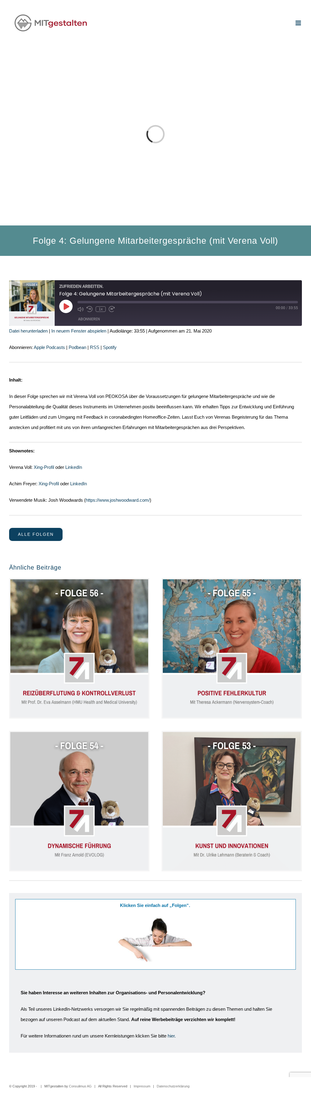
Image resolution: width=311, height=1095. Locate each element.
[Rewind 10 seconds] (90, 309)
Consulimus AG (80, 1086)
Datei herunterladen (28, 330)
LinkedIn (73, 467)
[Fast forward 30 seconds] (112, 309)
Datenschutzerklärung (173, 1086)
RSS (94, 347)
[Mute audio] (80, 309)
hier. (172, 1035)
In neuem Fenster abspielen (78, 330)
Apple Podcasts (49, 347)
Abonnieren (89, 319)
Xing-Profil (44, 467)
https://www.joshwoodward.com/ (118, 500)
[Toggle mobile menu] (299, 23)
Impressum (142, 1086)
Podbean (77, 347)
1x (101, 309)
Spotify (110, 347)
